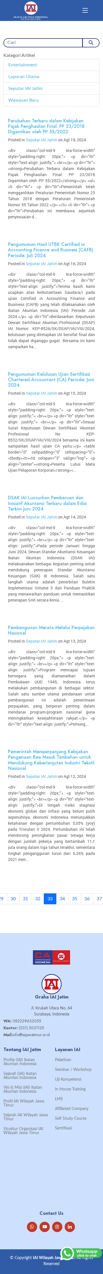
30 (13, 899)
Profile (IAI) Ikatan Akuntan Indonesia (19, 1062)
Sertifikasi (63, 1128)
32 (37, 899)
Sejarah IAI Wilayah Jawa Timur (25, 1117)
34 (62, 899)
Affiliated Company (71, 1109)
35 (74, 899)
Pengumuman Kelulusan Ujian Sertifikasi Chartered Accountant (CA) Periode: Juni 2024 (51, 379)
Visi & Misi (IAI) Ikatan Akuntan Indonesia (22, 1090)
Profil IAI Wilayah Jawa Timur (23, 1103)
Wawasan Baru (23, 100)
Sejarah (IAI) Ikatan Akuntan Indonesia (20, 1076)
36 (87, 899)
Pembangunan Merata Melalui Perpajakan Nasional (51, 630)
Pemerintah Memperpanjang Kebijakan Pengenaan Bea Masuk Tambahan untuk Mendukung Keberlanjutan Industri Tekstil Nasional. (51, 760)
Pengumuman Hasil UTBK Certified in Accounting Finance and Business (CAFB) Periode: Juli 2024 (50, 250)
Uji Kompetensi (68, 1080)
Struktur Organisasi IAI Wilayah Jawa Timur (23, 1131)
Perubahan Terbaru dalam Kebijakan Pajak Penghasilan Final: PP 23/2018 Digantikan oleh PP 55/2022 (46, 126)
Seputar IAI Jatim (25, 88)
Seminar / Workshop (73, 1070)
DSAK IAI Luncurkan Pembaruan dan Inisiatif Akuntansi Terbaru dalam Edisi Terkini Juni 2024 (47, 503)
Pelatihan (63, 1060)
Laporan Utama (23, 76)
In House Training (70, 1089)
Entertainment (22, 65)
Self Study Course (70, 1119)
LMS (59, 1099)
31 (25, 899)
